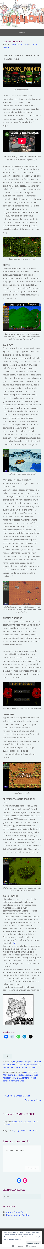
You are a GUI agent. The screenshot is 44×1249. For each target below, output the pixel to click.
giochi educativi (24, 1075)
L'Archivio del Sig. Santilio (17, 1215)
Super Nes (32, 1067)
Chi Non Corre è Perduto (17, 1212)
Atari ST (13, 1065)
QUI (14, 943)
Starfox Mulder (20, 1067)
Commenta (32, 1168)
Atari (5, 1075)
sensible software (11, 1081)
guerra (35, 1075)
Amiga (20, 1062)
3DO (14, 1062)
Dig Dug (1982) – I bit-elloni (24, 1130)
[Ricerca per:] (22, 1196)
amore (34, 1072)
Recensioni (8, 1067)
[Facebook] (19, 1180)
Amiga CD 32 (30, 1062)
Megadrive (32, 1065)
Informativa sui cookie (14, 1239)
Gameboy (21, 1065)
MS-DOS (17, 1078)
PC (39, 1065)
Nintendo (26, 1078)
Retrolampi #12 (32, 1100)
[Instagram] (25, 1180)
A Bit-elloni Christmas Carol (17, 1096)
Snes (22, 1081)
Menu (22, 32)
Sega (33, 1078)
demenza (12, 1075)
